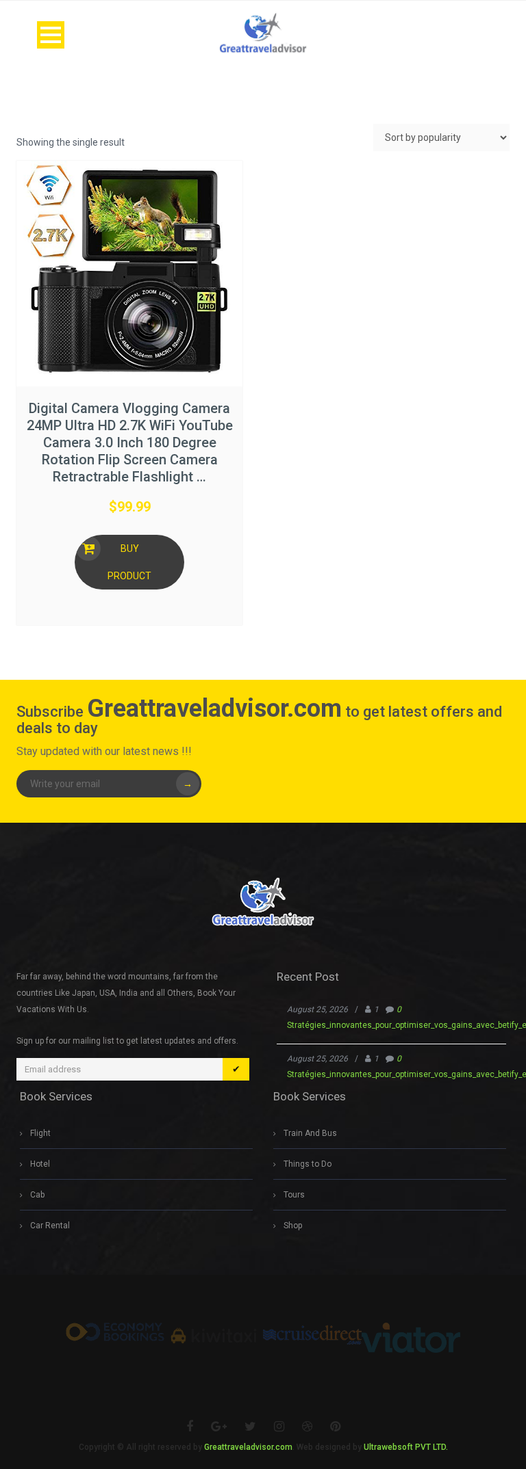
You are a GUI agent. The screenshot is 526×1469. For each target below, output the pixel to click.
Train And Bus (310, 1133)
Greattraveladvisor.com (248, 1447)
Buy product (129, 562)
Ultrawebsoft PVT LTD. (406, 1447)
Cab (37, 1195)
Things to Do (307, 1164)
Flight (40, 1133)
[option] (115, 1332)
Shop (293, 1225)
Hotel (40, 1164)
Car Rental (50, 1225)
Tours (294, 1195)
